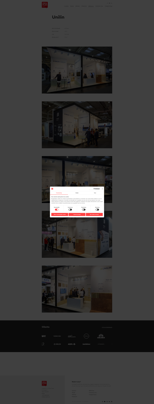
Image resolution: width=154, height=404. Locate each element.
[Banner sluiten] (102, 188)
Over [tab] (95, 192)
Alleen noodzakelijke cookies (60, 214)
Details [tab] (77, 192)
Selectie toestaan (77, 214)
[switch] (70, 210)
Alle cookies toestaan (94, 214)
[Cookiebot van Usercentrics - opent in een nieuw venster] (94, 189)
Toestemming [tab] (59, 192)
